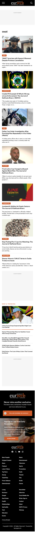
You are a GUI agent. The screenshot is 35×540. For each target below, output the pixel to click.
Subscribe (11, 438)
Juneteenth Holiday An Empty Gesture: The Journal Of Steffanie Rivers (16, 207)
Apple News (6, 255)
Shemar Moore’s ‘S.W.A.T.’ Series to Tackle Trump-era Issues (16, 260)
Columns (5, 165)
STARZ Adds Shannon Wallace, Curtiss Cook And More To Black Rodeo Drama (16, 346)
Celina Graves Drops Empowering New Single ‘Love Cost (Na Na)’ (16, 326)
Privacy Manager (6, 519)
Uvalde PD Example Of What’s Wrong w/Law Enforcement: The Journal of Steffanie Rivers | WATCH (15, 96)
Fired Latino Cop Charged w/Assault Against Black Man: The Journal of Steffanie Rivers (15, 171)
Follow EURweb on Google (18, 413)
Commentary (6, 90)
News (4, 55)
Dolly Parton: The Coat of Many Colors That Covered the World (17, 352)
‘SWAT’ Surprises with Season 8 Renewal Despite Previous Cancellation (16, 59)
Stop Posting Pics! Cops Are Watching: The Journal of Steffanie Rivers (17, 243)
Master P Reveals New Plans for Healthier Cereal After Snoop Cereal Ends (16, 332)
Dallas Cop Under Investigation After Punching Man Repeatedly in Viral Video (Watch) (16, 133)
